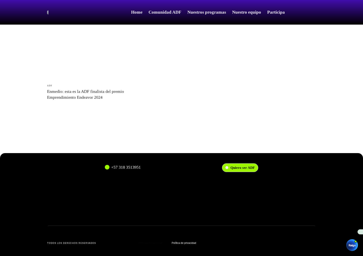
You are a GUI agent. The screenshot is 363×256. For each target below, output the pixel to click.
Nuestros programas (206, 12)
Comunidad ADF (165, 12)
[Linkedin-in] (265, 242)
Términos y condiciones (150, 243)
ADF (50, 85)
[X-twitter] (288, 242)
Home (136, 12)
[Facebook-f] (243, 242)
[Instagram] (220, 242)
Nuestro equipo (246, 12)
